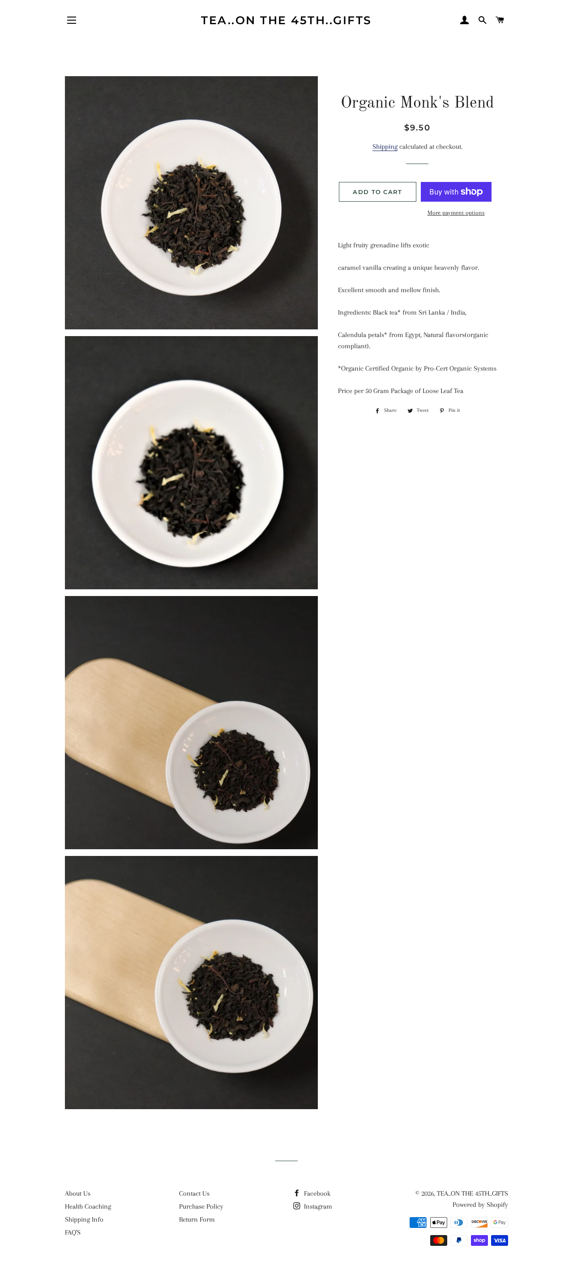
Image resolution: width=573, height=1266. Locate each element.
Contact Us (194, 1193)
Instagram (317, 1206)
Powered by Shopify (480, 1205)
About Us (77, 1193)
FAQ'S (73, 1232)
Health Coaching (88, 1206)
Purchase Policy (201, 1206)
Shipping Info (84, 1219)
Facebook (316, 1193)
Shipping (385, 147)
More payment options (456, 212)
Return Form (197, 1219)
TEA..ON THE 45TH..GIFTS (286, 20)
